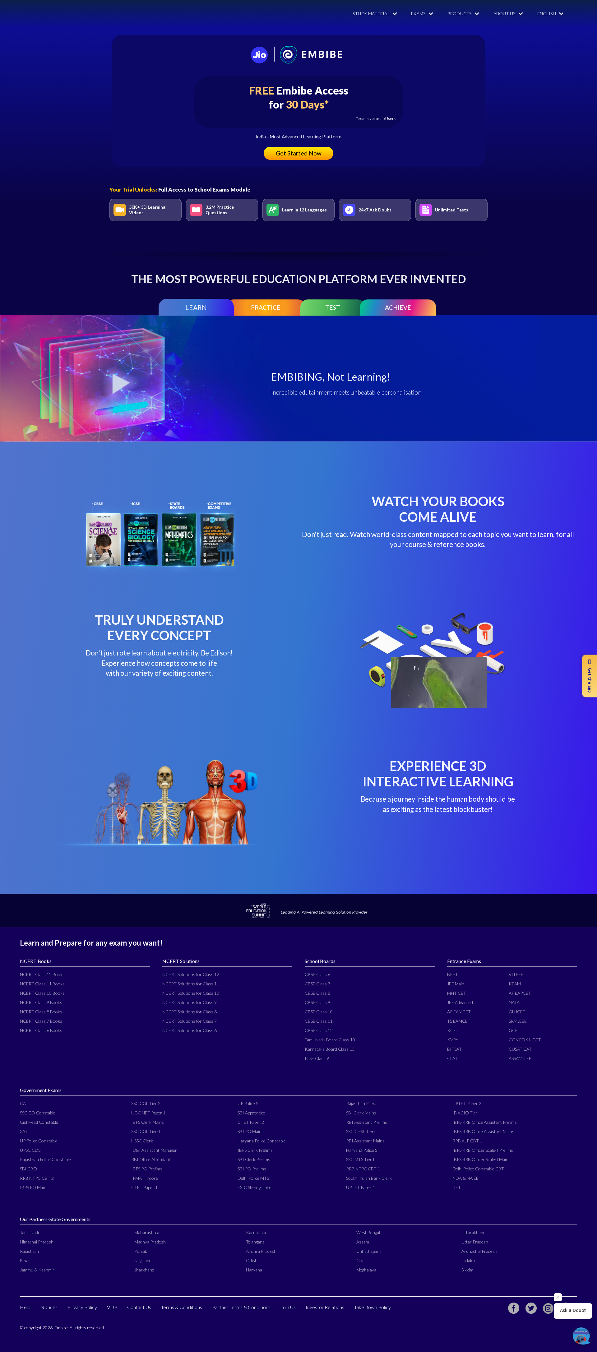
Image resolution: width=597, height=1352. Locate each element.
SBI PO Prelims (252, 1168)
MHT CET (456, 993)
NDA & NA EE (465, 1178)
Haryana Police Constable (262, 1140)
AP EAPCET (520, 993)
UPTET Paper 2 (466, 1103)
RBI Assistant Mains (365, 1140)
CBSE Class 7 (317, 983)
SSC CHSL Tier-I (361, 1131)
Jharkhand (144, 1269)
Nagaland (142, 1260)
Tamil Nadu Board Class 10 (330, 1039)
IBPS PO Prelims (146, 1168)
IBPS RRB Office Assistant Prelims (484, 1122)
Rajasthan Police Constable (45, 1159)
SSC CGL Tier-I (145, 1131)
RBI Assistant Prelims (366, 1122)
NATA (514, 1002)
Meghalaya (366, 1269)
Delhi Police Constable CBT (478, 1168)
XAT (24, 1131)
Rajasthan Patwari (363, 1103)
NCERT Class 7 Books (41, 1021)
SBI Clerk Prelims (254, 1159)
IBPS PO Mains (34, 1187)
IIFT (456, 1187)
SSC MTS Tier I (360, 1159)
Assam (362, 1241)
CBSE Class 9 (317, 1002)
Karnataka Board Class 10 (329, 1049)
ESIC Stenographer (255, 1187)
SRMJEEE (518, 1021)
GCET (515, 1030)
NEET (452, 974)
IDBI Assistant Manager (154, 1150)
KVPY (452, 1039)
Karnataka (256, 1232)
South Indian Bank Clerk (369, 1178)
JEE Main (455, 983)
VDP (112, 1307)
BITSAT (454, 1049)
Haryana (254, 1269)
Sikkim (467, 1269)
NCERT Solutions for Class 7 (189, 1021)
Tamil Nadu (30, 1232)
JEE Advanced (460, 1002)
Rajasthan (29, 1251)
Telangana (255, 1241)
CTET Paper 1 (144, 1187)
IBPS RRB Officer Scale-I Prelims (482, 1150)
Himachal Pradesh (36, 1241)
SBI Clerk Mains (361, 1112)
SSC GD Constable (37, 1112)
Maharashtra (146, 1232)
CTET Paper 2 (251, 1122)
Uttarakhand (473, 1232)
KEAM (515, 983)
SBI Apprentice (251, 1112)
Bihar (25, 1260)
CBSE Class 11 (319, 1021)
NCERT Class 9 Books (41, 1002)
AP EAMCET (459, 1011)
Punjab (140, 1251)
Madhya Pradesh (150, 1241)
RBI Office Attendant (150, 1159)
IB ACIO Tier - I (467, 1112)
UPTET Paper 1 (360, 1187)
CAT (24, 1103)
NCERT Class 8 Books (41, 1011)
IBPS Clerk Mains (147, 1122)
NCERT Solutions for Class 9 (189, 1002)
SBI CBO (28, 1168)
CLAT (452, 1058)
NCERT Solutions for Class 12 (190, 974)
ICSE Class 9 (317, 1058)
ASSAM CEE (520, 1058)
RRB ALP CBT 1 (467, 1140)
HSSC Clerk (142, 1140)
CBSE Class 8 (317, 993)
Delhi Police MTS (253, 1178)
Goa (360, 1260)
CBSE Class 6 (317, 974)
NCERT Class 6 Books (41, 1030)
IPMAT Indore (144, 1178)
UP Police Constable (39, 1140)
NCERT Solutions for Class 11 (190, 983)
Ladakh (468, 1260)
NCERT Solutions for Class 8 (189, 1011)
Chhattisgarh (368, 1251)
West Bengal (368, 1232)
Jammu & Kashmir (37, 1269)
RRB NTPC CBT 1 (363, 1168)
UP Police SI (249, 1103)
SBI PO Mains (251, 1131)
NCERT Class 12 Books (42, 974)
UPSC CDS (30, 1150)
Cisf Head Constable (39, 1122)
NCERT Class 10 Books (42, 993)
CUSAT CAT (520, 1049)
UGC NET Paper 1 (148, 1112)
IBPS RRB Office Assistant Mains (483, 1131)
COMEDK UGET (525, 1039)
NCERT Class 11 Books (42, 983)
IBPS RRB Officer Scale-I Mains (481, 1159)
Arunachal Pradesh (479, 1251)
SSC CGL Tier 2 (145, 1103)
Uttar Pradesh (474, 1241)
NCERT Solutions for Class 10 (190, 993)
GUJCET (517, 1011)
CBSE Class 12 (319, 1030)
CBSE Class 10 (319, 1011)
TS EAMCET (458, 1021)
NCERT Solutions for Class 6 (189, 1030)
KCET (453, 1030)
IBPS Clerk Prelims (255, 1150)
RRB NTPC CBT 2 (37, 1178)
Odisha (253, 1260)
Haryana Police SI (362, 1150)
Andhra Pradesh (261, 1251)
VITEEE (516, 974)
